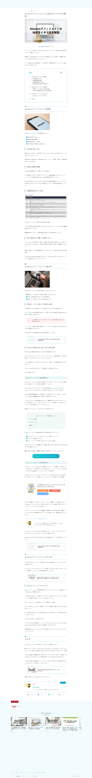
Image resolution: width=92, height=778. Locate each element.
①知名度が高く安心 (37, 78)
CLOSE (61, 72)
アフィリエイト (22, 772)
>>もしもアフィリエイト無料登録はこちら (36, 518)
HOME (12, 772)
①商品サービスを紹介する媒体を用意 (41, 89)
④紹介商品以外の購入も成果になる (41, 83)
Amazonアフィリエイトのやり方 (40, 93)
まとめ (33, 99)
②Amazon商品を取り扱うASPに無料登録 (42, 90)
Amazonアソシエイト (31, 590)
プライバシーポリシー (26, 776)
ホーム (12, 776)
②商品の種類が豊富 (37, 80)
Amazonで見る (43, 490)
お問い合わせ (35, 776)
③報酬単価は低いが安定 (38, 82)
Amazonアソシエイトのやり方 (40, 95)
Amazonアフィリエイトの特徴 (39, 76)
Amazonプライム (55, 388)
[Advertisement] (46, 753)
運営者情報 (18, 776)
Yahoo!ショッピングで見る (43, 493)
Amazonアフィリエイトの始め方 (40, 87)
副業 (16, 772)
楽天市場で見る (55, 490)
